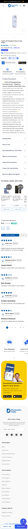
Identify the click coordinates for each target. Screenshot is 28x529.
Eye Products (5, 491)
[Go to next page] (24, 327)
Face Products (6, 474)
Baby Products (6, 481)
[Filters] (21, 235)
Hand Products (6, 498)
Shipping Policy (6, 460)
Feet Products (6, 502)
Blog (3, 447)
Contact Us (5, 450)
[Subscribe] (24, 429)
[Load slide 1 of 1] (14, 37)
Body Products (6, 488)
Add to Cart (6, 209)
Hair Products (6, 478)
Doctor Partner (6, 516)
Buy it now (21, 526)
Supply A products (7, 512)
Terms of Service (7, 457)
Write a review (10, 235)
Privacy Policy (6, 464)
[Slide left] (3, 37)
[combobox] (6, 205)
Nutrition (4, 484)
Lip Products (5, 495)
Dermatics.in (13, 523)
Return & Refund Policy (8, 453)
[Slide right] (24, 37)
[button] (3, 5)
